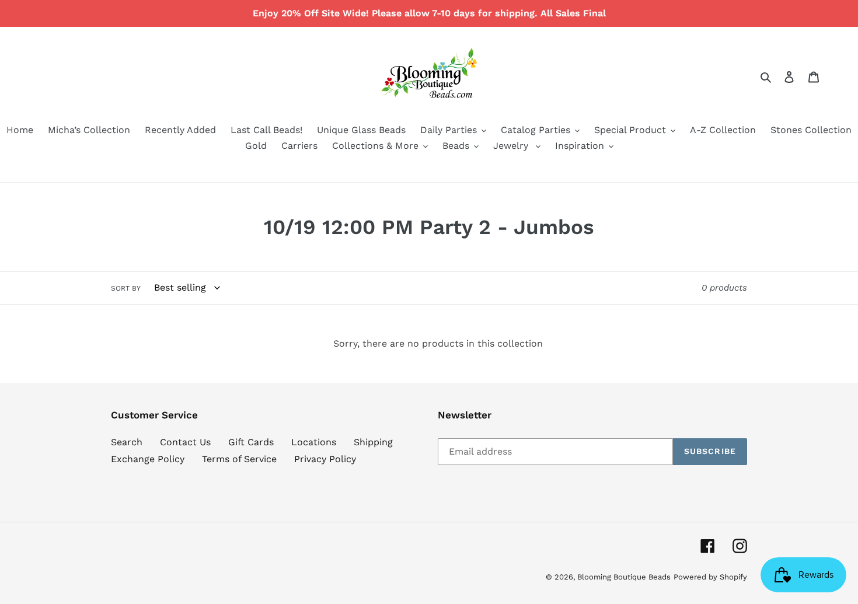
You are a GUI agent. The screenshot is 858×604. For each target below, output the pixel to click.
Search (126, 442)
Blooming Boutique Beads (624, 576)
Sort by (126, 288)
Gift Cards (251, 442)
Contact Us (185, 442)
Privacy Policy (325, 459)
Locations (313, 442)
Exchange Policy (147, 459)
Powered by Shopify (710, 576)
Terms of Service (239, 459)
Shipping (373, 442)
